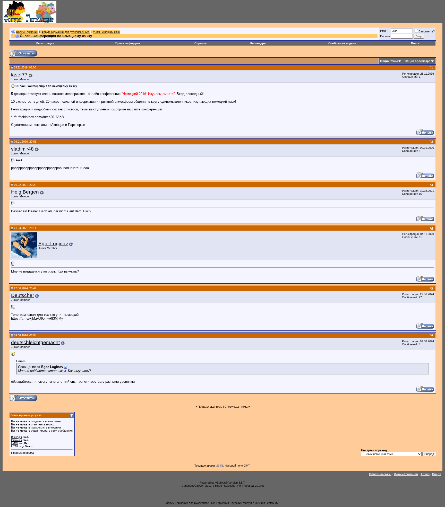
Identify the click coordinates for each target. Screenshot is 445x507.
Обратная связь (380, 474)
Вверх (436, 474)
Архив (425, 474)
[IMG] (14, 443)
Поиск (415, 43)
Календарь (258, 43)
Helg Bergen (25, 192)
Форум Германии (27, 31)
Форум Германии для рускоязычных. (65, 31)
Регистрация (45, 43)
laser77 (19, 74)
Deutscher (22, 295)
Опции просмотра (417, 61)
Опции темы (389, 61)
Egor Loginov (53, 243)
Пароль (385, 36)
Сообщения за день (342, 43)
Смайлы (16, 440)
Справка (200, 43)
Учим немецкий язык (106, 31)
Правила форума (127, 43)
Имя (383, 30)
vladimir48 (22, 149)
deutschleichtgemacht (35, 342)
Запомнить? (427, 31)
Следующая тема (236, 406)
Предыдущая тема (210, 406)
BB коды (16, 437)
